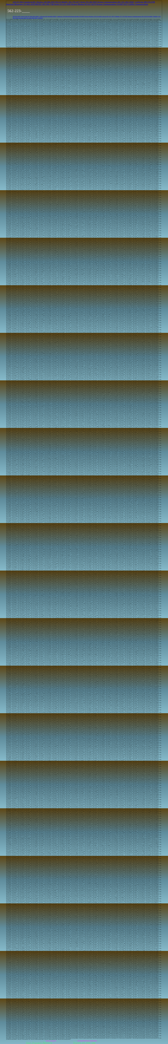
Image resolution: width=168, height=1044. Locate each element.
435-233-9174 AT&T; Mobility (149, 16)
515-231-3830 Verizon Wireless (72, 4)
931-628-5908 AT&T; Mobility (35, 18)
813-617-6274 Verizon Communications (101, 4)
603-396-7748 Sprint (50, 4)
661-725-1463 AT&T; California (131, 2)
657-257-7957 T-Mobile (113, 16)
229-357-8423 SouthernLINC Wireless (28, 2)
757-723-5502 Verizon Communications (130, 16)
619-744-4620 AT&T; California (54, 16)
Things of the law (84, 1042)
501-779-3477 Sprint (77, 2)
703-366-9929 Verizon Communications (102, 2)
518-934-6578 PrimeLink (70, 16)
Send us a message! (51, 1040)
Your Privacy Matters (39, 1042)
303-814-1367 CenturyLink (20, 16)
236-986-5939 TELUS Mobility (56, 2)
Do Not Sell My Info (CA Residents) (87, 1040)
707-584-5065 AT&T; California (36, 16)
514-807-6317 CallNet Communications (132, 4)
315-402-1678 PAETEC (32, 4)
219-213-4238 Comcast (100, 16)
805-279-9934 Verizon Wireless (85, 16)
